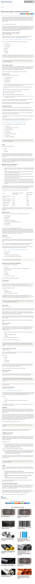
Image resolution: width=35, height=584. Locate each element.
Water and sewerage (6, 1)
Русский (2, 7)
